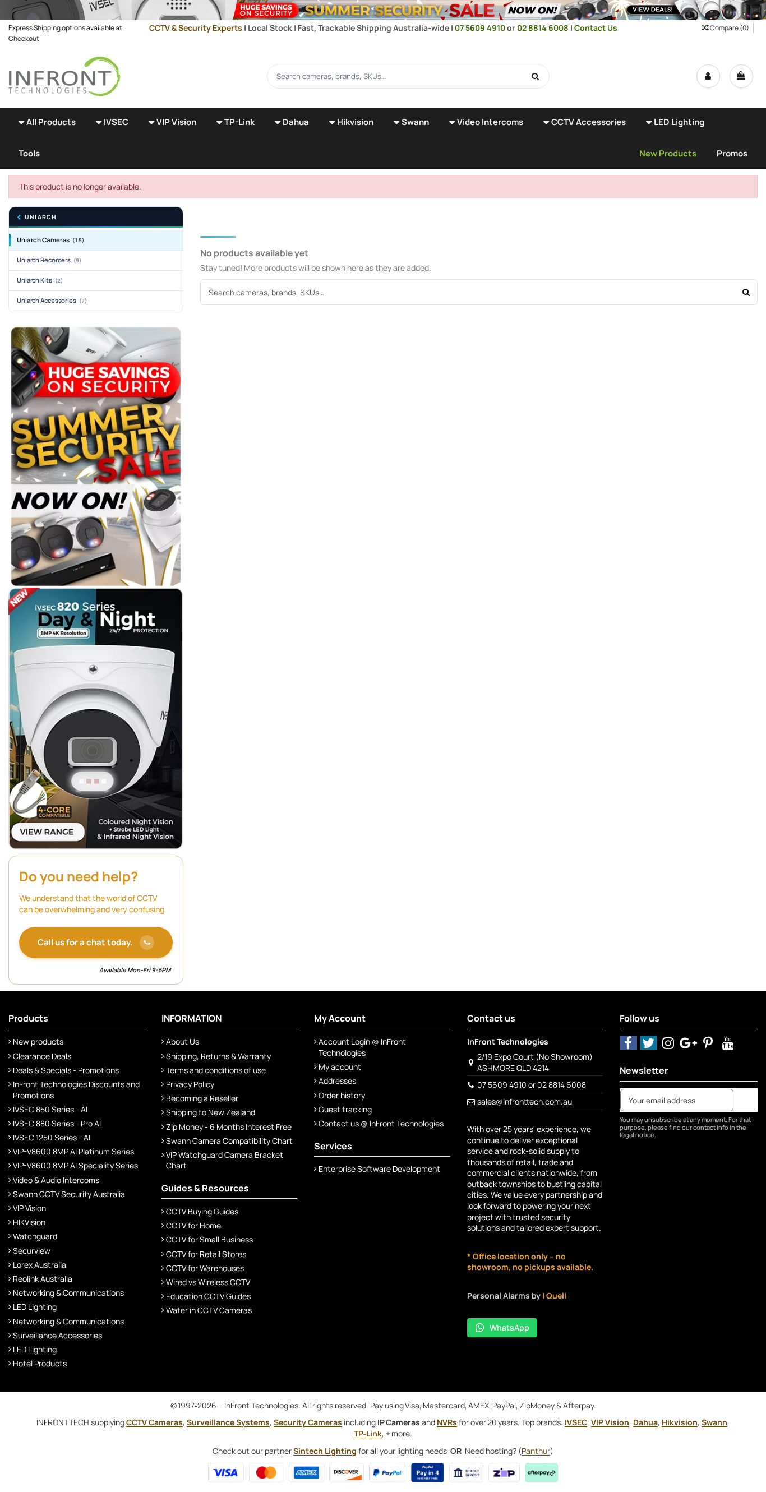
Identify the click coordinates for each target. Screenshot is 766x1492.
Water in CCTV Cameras (209, 1310)
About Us (182, 1041)
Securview (31, 1250)
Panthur (536, 1450)
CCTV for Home (193, 1225)
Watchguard (35, 1236)
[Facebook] (628, 1042)
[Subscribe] (745, 1100)
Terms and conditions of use (216, 1070)
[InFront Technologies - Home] (64, 75)
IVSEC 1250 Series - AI (51, 1137)
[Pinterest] (708, 1042)
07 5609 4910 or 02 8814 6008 (531, 1084)
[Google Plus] (688, 1042)
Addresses (337, 1080)
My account (340, 1066)
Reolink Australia (42, 1278)
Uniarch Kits (40, 280)
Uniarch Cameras (50, 239)
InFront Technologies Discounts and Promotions (76, 1090)
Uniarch (40, 217)
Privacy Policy (190, 1084)
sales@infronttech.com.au (524, 1101)
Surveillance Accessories (57, 1335)
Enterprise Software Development (379, 1168)
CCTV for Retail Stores (206, 1254)
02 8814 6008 (543, 27)
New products (38, 1041)
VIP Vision (29, 1208)
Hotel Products (40, 1363)
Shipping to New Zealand (210, 1112)
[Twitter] (648, 1042)
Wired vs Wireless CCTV (208, 1282)
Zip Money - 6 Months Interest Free (229, 1126)
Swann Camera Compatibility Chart (229, 1140)
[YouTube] (728, 1042)
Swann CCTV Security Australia (69, 1194)
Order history (342, 1095)
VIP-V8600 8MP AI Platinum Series (73, 1151)
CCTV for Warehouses (205, 1268)
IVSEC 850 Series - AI (50, 1109)
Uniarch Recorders (49, 260)
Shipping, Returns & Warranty (218, 1056)
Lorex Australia (39, 1264)
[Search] (535, 76)
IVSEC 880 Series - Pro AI (57, 1123)
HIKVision (29, 1222)
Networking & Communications (68, 1292)
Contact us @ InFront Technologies (381, 1123)
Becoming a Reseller (202, 1098)
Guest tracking (345, 1109)
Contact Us (595, 27)
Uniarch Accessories (52, 300)
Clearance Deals (42, 1056)
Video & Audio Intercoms (56, 1180)
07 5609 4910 (481, 27)
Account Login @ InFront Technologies (362, 1047)
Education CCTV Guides (208, 1296)
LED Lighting (35, 1306)
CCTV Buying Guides (202, 1211)
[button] (47, 123)
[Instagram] (668, 1042)
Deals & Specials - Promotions (66, 1070)
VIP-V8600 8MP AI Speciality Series (75, 1165)
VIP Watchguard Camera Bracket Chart (224, 1160)
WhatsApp (509, 1327)
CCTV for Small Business (209, 1239)
